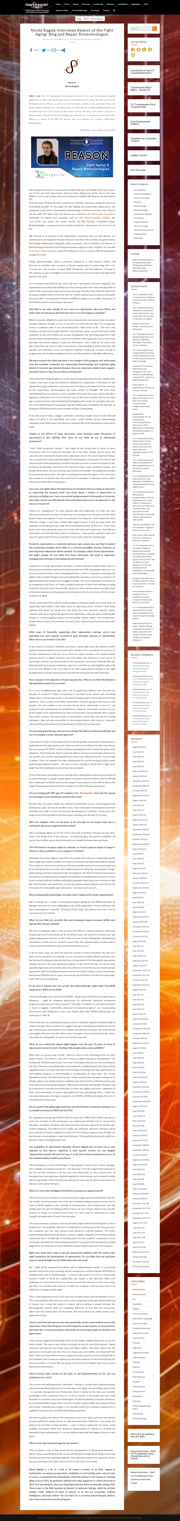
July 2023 (137, 897)
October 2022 (139, 936)
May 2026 (137, 761)
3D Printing (138, 218)
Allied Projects (139, 1289)
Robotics (137, 202)
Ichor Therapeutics (83, 793)
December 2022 (139, 926)
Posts (66, 4)
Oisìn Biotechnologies (90, 217)
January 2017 (138, 1257)
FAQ (146, 4)
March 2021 (138, 1014)
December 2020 (139, 1028)
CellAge (106, 217)
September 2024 (140, 844)
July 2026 (137, 752)
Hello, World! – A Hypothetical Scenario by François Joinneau (143, 387)
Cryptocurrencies (141, 222)
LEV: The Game (138, 170)
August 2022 (138, 941)
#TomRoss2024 (139, 268)
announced (106, 225)
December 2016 (139, 1261)
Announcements (139, 1294)
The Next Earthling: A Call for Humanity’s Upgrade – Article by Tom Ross (143, 527)
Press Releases (139, 1377)
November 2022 (140, 931)
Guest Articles (139, 1338)
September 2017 (140, 1218)
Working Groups (140, 1418)
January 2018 (138, 1198)
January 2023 (138, 922)
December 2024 (139, 829)
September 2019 (140, 1101)
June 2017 (137, 1232)
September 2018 (140, 1160)
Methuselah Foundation (102, 214)
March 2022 (138, 956)
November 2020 (140, 1033)
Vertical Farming (141, 226)
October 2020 (139, 1038)
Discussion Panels (140, 1313)
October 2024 (139, 839)
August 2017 (138, 1223)
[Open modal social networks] (63, 50)
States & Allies (62, 10)
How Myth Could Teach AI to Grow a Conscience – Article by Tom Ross (144, 538)
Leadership (98, 4)
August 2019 (138, 1106)
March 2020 (138, 1072)
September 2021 (140, 985)
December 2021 (139, 970)
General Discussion (141, 1333)
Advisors (110, 4)
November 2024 (140, 834)
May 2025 (137, 810)
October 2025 (139, 790)
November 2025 (140, 786)
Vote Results (138, 1413)
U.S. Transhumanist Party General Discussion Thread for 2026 (143, 682)
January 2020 (138, 1082)
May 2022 (137, 951)
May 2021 (137, 1004)
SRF (45, 214)
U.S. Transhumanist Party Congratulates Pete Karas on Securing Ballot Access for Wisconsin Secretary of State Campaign (144, 355)
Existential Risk (140, 234)
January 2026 (138, 776)
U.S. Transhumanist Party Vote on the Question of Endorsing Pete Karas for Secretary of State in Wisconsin (143, 465)
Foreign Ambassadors (142, 1328)
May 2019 (137, 1121)
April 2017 (137, 1242)
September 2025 (140, 795)
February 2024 (139, 873)
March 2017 (138, 1247)
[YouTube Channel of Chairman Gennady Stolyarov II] (150, 50)
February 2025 (139, 820)
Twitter (106, 10)
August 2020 (138, 1048)
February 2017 (139, 1252)
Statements (137, 1396)
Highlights (135, 4)
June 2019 (137, 1116)
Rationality (138, 238)
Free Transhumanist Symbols (140, 122)
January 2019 (138, 1140)
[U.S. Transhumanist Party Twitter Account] (139, 50)
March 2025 (138, 815)
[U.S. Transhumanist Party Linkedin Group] (144, 50)
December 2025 (139, 781)
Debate (136, 1309)
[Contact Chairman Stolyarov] (133, 55)
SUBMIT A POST (139, 155)
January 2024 (138, 878)
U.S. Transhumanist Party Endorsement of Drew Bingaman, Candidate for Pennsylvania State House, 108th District (144, 481)
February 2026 (139, 771)
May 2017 (137, 1237)
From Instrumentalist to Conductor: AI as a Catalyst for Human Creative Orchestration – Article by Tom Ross (143, 597)
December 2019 (139, 1087)
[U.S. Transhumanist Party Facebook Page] (133, 50)
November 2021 (140, 975)
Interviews (137, 1347)
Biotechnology (140, 206)
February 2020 (139, 1077)
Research (136, 1381)
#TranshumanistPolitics (142, 265)
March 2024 (138, 868)
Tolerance (137, 1401)
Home (58, 4)
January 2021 (138, 1024)
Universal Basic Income (143, 230)
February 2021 (139, 1019)
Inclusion (136, 1343)
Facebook (95, 10)
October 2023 (139, 883)
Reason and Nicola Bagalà (74, 39)
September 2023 (140, 888)
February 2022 (139, 960)
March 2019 (138, 1130)
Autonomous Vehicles (143, 214)
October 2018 (139, 1155)
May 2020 (137, 1062)
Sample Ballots (139, 1386)
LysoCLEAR (34, 221)
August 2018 (138, 1164)
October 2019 (139, 1096)
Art (134, 1299)
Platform (86, 4)
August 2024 (138, 849)
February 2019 (139, 1135)
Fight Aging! (108, 190)
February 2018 (139, 1193)
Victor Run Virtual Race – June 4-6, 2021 (143, 1435)
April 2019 (137, 1126)
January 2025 (138, 824)
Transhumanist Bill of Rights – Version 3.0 (141, 88)
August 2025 (138, 800)
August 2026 (138, 747)
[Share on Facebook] (33, 50)
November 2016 (140, 1266)
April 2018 (137, 1184)
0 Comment (96, 39)
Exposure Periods (140, 1323)
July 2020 (137, 1053)
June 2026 (137, 756)
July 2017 (137, 1227)
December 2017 (139, 1203)
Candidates (123, 4)
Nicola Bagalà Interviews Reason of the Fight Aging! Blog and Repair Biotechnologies (72, 32)
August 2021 (138, 990)
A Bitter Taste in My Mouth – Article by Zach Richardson (143, 326)
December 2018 (139, 1145)
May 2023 (137, 902)
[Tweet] (46, 50)
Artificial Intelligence (142, 194)
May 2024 (137, 863)
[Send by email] (55, 50)
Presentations (138, 1372)
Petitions (136, 1362)
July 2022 (137, 946)
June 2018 (137, 1174)
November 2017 (140, 1208)
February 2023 (139, 917)
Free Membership (79, 10)
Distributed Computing (142, 1318)
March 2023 (138, 912)
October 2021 (139, 980)
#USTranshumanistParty (143, 259)
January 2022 (138, 965)
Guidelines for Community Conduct (143, 139)
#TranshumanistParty (142, 262)
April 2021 (137, 1009)
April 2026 (137, 766)
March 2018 (138, 1189)
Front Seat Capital (37, 250)
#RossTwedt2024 (140, 271)
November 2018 (140, 1150)
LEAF (84, 99)
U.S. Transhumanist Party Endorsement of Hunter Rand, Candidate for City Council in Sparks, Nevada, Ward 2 (144, 612)
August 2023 (138, 892)
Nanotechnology (141, 210)
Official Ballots (139, 1357)
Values (76, 4)
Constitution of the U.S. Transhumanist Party (142, 71)
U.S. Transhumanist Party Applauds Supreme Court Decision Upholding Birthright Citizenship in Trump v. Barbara (143, 339)
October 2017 (139, 1213)
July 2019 (137, 1111)
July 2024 (137, 854)
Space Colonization (142, 198)
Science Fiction (139, 1391)
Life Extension (139, 190)
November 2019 (140, 1092)
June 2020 (137, 1058)
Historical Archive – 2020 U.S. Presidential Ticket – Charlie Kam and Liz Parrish (143, 1455)
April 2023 (137, 907)
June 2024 (137, 858)
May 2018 (137, 1179)
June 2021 (137, 999)
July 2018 (137, 1169)
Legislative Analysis (141, 1352)
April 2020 (137, 1067)
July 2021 (137, 994)
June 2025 (137, 805)
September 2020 (140, 1043)
